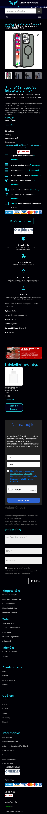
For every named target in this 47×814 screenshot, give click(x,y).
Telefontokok (23, 24)
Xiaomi (5, 722)
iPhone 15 (9, 26)
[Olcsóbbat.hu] (23, 231)
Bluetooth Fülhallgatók (11, 599)
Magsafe (38, 97)
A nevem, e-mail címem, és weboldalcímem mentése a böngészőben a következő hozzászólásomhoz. (23, 571)
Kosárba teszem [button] (14, 407)
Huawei (5, 709)
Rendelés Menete (9, 759)
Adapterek (6, 641)
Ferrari (5, 676)
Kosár (4, 755)
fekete (31, 97)
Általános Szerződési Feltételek (15, 746)
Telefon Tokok (8, 623)
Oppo (4, 713)
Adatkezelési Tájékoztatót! (21, 473)
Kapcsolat (8, 7)
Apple (27, 97)
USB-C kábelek (8, 604)
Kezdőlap (10, 24)
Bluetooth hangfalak (10, 595)
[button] (38, 35)
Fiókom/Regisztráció (39, 7)
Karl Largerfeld (8, 680)
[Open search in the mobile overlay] (23, 11)
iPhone (35, 24)
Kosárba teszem (20, 221)
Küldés (35, 581)
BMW (4, 671)
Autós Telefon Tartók (11, 628)
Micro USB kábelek (9, 613)
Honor (4, 704)
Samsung (6, 717)
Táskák (5, 656)
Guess (5, 685)
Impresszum (7, 737)
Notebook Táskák (9, 652)
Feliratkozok (23, 500)
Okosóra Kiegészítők (10, 637)
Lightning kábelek (9, 608)
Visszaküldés (7, 764)
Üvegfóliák (6, 632)
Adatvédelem (8, 750)
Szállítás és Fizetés (23, 7)
